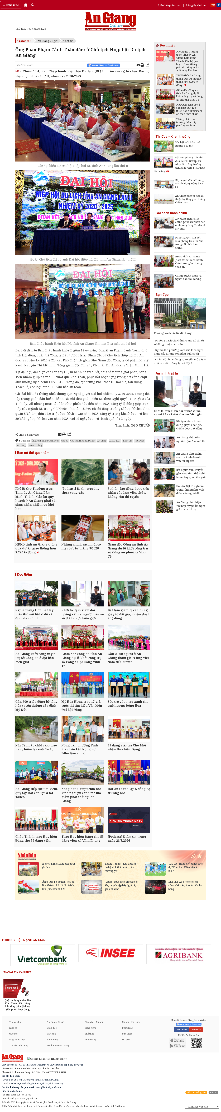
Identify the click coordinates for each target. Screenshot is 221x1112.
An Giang (102, 440)
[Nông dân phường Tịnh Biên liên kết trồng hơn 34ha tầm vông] (82, 729)
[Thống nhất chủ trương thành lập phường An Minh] (165, 124)
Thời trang (90, 1039)
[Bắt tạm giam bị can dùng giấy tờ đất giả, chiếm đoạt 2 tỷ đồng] (129, 594)
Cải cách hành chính (171, 213)
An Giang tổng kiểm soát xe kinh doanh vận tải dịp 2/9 (189, 457)
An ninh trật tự (167, 373)
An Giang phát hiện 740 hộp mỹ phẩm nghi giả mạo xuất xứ (190, 505)
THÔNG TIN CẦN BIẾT (17, 972)
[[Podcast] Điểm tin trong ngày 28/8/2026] (129, 820)
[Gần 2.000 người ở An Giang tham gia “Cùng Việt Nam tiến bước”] (129, 638)
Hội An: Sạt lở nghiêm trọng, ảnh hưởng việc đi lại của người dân (190, 489)
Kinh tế (13, 1027)
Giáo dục (52, 1027)
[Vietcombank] (42, 955)
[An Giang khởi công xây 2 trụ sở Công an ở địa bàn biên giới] (36, 638)
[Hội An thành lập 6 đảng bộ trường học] (129, 773)
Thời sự (68, 41)
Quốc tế (13, 1033)
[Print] (142, 65)
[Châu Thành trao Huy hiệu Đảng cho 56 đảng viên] (36, 820)
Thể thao (89, 1033)
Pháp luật (127, 1027)
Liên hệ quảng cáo (169, 5)
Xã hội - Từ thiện (131, 1021)
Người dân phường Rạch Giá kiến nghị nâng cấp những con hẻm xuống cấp (178, 351)
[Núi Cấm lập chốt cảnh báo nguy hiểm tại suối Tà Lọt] (36, 729)
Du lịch (126, 1039)
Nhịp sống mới (17, 1039)
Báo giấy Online (196, 5)
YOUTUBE (196, 1029)
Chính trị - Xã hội (93, 1021)
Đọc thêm (24, 574)
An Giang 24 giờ (47, 41)
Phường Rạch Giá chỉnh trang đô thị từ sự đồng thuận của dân (179, 342)
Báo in (213, 1092)
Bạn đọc (162, 295)
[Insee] (110, 953)
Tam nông (52, 1039)
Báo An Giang (35, 445)
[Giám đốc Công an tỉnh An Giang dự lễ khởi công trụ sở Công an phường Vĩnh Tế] (129, 528)
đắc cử (64, 440)
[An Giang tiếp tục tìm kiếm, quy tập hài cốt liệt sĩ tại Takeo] (36, 773)
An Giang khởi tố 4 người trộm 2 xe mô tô (190, 439)
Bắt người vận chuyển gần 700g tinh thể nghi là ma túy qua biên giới (191, 473)
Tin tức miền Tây (18, 1045)
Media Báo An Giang (58, 1045)
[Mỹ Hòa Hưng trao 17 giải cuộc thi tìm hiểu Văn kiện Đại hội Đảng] (82, 685)
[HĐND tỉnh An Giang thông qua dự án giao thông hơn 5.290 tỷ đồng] (36, 528)
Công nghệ (90, 1027)
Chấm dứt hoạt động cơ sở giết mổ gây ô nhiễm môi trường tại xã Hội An (180, 361)
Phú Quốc (139, 440)
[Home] (25, 5)
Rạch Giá (127, 440)
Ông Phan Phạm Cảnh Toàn (45, 440)
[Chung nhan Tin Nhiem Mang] (45, 1058)
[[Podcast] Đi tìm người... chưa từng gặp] (82, 472)
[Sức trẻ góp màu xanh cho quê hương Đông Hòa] (129, 685)
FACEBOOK (181, 1029)
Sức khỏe (127, 1033)
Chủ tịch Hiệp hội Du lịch (82, 440)
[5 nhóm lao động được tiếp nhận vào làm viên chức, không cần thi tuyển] (129, 472)
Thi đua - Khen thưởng (173, 136)
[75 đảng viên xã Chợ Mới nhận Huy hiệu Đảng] (129, 729)
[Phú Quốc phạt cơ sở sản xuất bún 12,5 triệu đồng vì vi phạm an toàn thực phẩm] (165, 109)
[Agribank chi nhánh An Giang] (178, 954)
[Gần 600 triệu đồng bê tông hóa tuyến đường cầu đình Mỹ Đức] (36, 685)
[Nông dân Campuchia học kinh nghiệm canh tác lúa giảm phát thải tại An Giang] (82, 773)
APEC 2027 (114, 440)
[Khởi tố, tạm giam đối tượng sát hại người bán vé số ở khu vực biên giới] (82, 594)
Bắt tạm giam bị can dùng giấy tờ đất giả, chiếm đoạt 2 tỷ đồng (189, 424)
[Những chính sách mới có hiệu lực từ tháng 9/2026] (82, 528)
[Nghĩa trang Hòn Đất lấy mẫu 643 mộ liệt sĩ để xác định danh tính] (36, 594)
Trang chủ (24, 41)
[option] (43, 955)
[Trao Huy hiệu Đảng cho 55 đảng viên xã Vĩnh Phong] (82, 820)
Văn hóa (51, 1033)
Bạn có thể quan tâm (33, 453)
